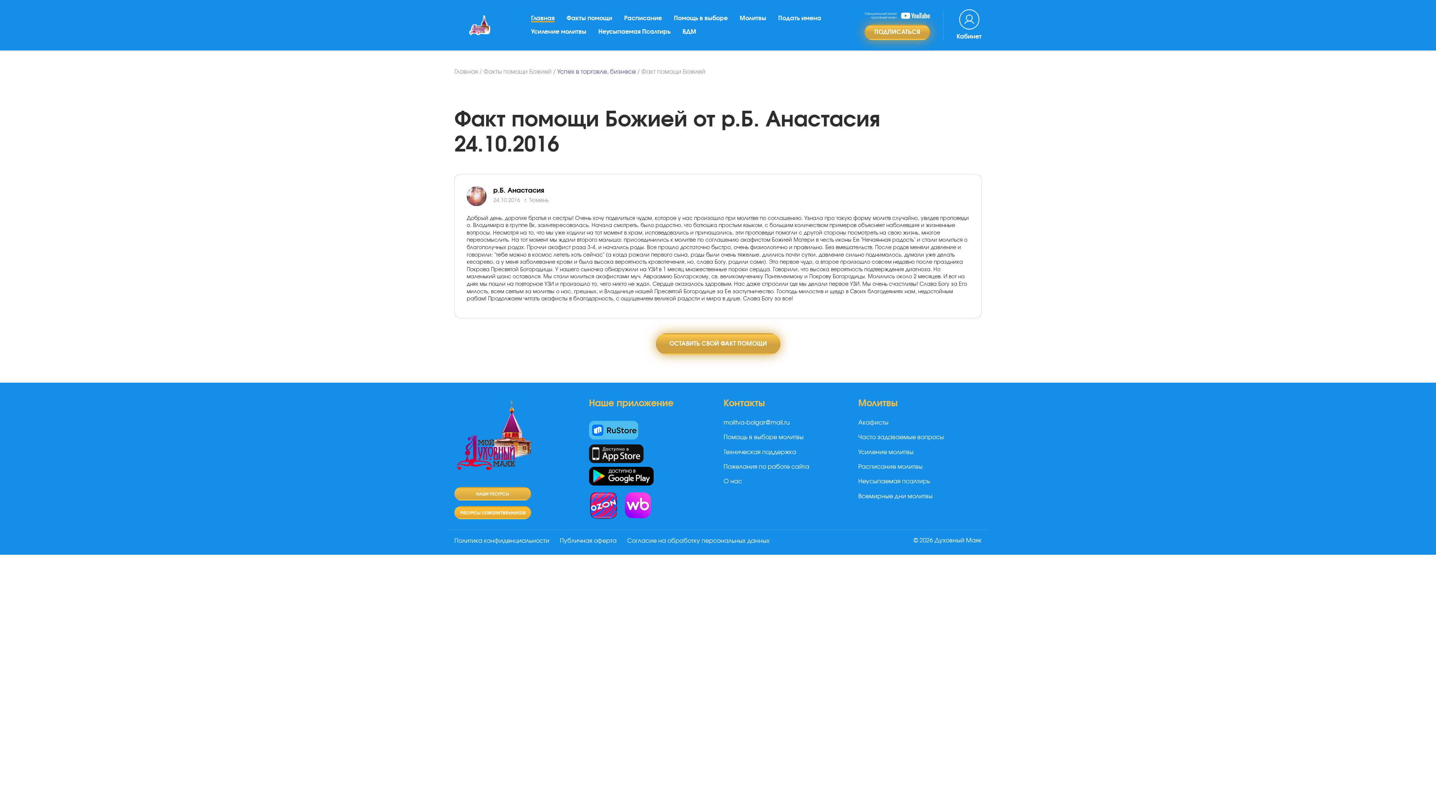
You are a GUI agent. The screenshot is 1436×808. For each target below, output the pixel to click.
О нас (733, 481)
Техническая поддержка (760, 452)
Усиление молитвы (558, 32)
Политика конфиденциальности (501, 541)
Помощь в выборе (701, 18)
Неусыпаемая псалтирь (894, 481)
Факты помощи (589, 18)
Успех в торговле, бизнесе (596, 72)
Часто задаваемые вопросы (901, 437)
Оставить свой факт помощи (718, 344)
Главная (543, 18)
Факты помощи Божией (518, 72)
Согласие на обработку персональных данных (698, 541)
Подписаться (897, 32)
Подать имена (799, 18)
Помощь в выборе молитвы (764, 437)
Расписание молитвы (890, 467)
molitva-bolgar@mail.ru (757, 423)
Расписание (643, 18)
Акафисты (873, 423)
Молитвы (753, 18)
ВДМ (689, 32)
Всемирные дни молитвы (895, 496)
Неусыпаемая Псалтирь (634, 32)
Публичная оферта (588, 541)
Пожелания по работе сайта (766, 467)
